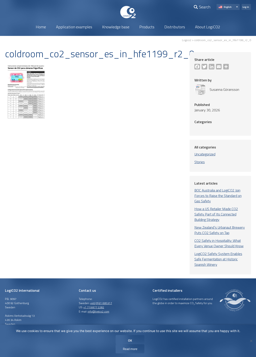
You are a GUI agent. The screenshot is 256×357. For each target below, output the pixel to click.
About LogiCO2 (188, 23)
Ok (130, 340)
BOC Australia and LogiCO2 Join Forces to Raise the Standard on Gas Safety (218, 196)
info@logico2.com (98, 311)
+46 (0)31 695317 (101, 303)
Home (61, 23)
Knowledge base (119, 23)
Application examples (87, 23)
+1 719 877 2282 (93, 307)
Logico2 (186, 40)
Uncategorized (204, 154)
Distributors (164, 23)
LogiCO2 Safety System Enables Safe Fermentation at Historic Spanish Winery (218, 259)
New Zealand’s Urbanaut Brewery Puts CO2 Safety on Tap (219, 230)
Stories (199, 162)
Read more (130, 348)
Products (143, 23)
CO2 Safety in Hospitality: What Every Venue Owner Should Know (219, 243)
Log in (246, 7)
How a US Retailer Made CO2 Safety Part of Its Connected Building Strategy (216, 214)
